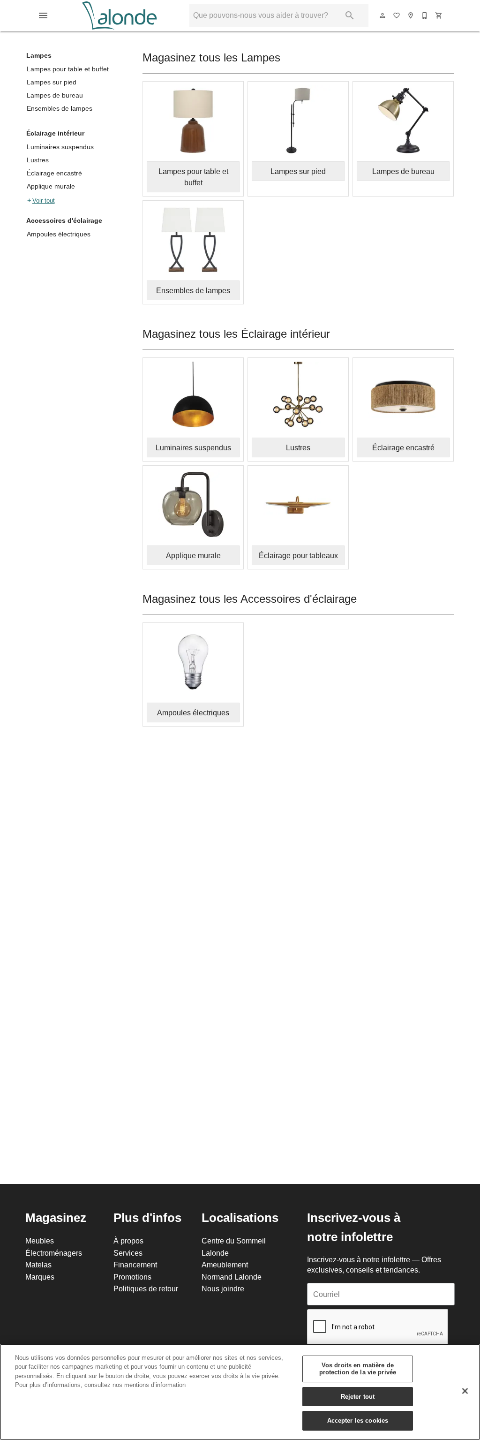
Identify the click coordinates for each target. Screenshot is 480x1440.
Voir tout (43, 200)
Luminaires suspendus (60, 147)
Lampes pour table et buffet (68, 69)
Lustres (38, 160)
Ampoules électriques (58, 234)
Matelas (38, 1264)
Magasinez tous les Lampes (211, 58)
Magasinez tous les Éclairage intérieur (236, 334)
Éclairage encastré (54, 173)
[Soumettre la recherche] (350, 15)
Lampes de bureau (55, 95)
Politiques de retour (145, 1288)
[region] (240, 1392)
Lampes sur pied (51, 82)
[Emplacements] (411, 15)
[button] (43, 15)
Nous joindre (223, 1288)
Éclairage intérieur (55, 133)
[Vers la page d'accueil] (119, 15)
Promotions (132, 1277)
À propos (128, 1240)
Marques (39, 1277)
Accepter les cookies (358, 1420)
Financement (135, 1264)
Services (127, 1253)
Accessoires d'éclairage (64, 220)
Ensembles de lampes (59, 108)
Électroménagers (53, 1253)
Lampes (39, 55)
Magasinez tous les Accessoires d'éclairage (249, 599)
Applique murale (51, 186)
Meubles (39, 1240)
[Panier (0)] (439, 15)
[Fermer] (465, 1391)
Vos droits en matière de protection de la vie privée (358, 1368)
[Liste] (397, 15)
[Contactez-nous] (425, 15)
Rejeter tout (358, 1396)
